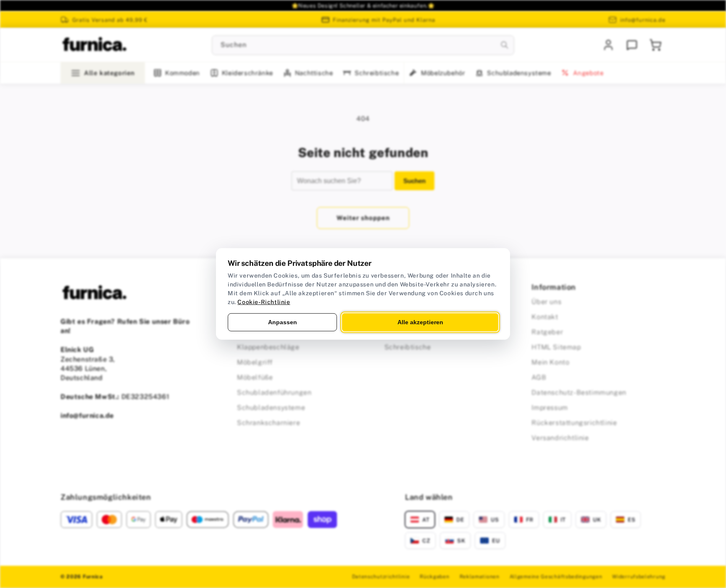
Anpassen (282, 322)
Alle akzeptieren (420, 322)
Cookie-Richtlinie (263, 302)
